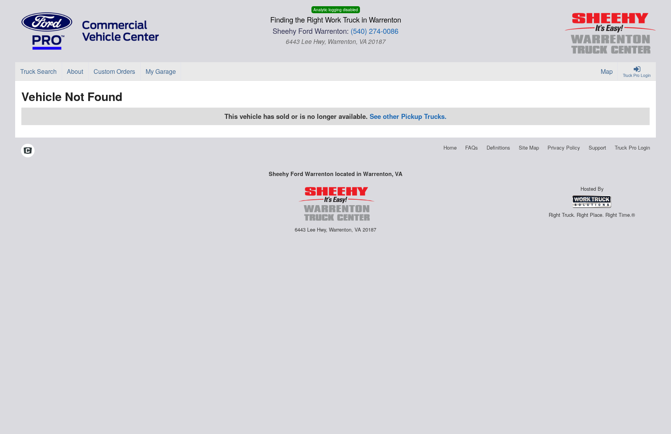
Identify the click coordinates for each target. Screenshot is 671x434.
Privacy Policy (564, 147)
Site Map (529, 147)
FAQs (471, 147)
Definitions (498, 147)
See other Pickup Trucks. (408, 116)
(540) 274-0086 (374, 31)
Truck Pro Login (632, 147)
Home (450, 147)
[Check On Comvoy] (28, 151)
